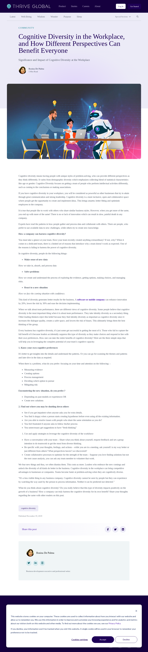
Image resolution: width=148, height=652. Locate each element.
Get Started (134, 6)
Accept (103, 639)
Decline (126, 639)
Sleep (79, 16)
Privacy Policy (115, 623)
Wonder (54, 16)
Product (62, 6)
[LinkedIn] (123, 529)
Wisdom (41, 16)
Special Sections (121, 17)
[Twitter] (115, 529)
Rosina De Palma (36, 69)
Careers (85, 6)
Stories (74, 6)
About (97, 6)
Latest (12, 16)
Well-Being (26, 16)
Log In (120, 6)
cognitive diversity (28, 508)
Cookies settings (79, 639)
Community (26, 28)
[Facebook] (108, 529)
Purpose (67, 16)
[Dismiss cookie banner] (136, 611)
